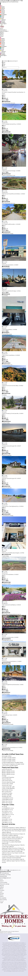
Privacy (2, 893)
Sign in (5, 23)
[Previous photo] (4, 80)
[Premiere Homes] (14, 928)
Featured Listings (3, 31)
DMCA (1, 896)
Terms (1, 895)
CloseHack (9, 932)
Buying (1, 32)
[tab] (14, 62)
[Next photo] (24, 80)
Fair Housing (3, 899)
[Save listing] (2, 89)
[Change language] (1, 5)
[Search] (2, 69)
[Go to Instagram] (0, 4)
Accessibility (3, 898)
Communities (3, 29)
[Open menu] (0, 56)
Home (1, 879)
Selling (1, 33)
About (1, 34)
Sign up (1, 23)
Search (1, 28)
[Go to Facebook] (0, 3)
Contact (1, 36)
